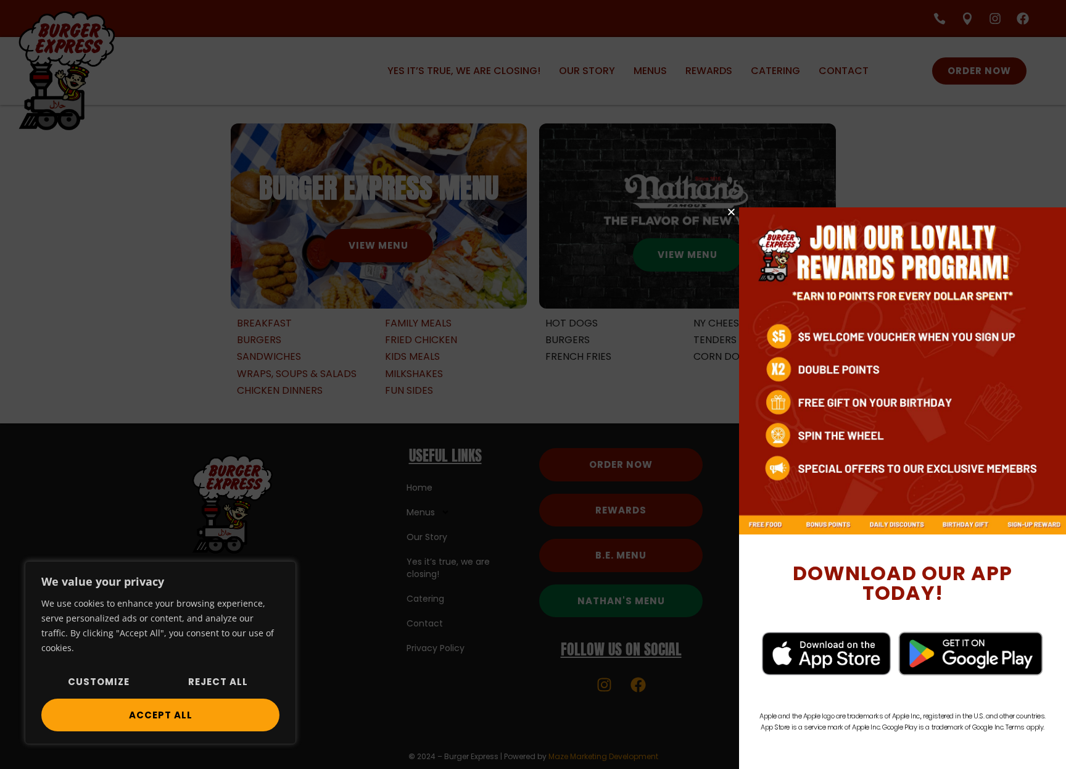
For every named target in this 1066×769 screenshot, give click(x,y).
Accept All (160, 715)
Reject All (218, 681)
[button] (731, 212)
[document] (533, 384)
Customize (99, 681)
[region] (160, 652)
